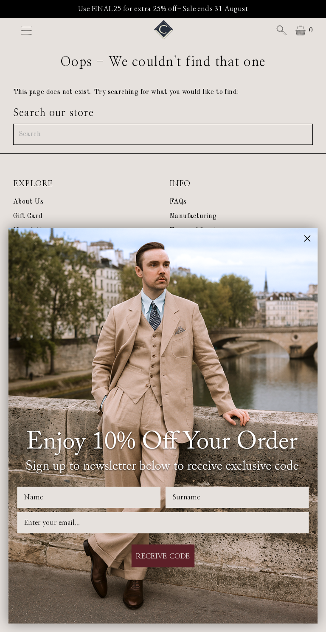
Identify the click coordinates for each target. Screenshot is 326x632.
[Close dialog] (308, 239)
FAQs (178, 201)
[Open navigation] (48, 30)
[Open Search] (281, 30)
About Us (28, 201)
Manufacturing (192, 216)
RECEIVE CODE (163, 555)
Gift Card (28, 216)
